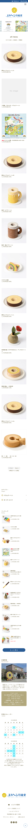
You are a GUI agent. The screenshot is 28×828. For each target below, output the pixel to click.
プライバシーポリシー (9, 817)
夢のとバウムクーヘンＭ (8, 175)
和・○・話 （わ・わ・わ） (9, 456)
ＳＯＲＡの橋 (5, 280)
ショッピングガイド (14, 811)
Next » (17, 468)
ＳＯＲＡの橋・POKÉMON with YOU (14, 140)
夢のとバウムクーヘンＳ (8, 70)
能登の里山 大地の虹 (7, 386)
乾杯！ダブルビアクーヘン (16, 538)
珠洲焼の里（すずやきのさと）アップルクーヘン (16, 594)
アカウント (16, 1)
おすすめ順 (8, 40)
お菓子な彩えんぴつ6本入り (16, 626)
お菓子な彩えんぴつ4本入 (16, 516)
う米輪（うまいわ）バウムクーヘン (11, 105)
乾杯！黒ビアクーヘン (7, 245)
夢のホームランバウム (16, 581)
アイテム (24, 1)
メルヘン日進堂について (14, 808)
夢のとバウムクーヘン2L (8, 421)
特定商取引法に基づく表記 (14, 814)
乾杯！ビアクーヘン (7, 210)
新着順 (20, 40)
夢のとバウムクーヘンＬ (8, 315)
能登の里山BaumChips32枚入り (16, 571)
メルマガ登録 (15, 805)
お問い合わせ (21, 817)
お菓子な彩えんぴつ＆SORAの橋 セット (16, 638)
